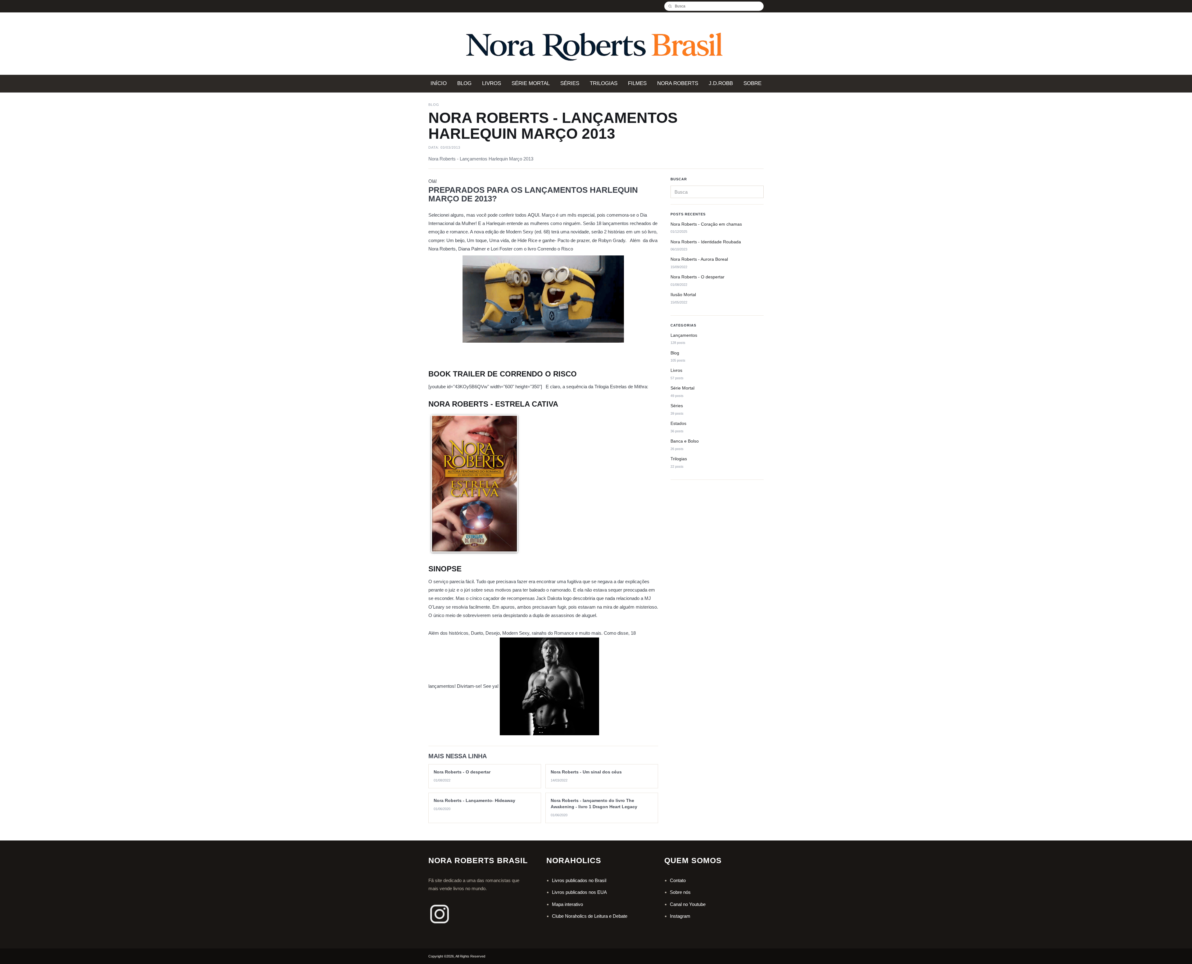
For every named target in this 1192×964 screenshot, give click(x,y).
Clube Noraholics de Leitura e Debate (589, 916)
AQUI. (534, 215)
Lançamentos (683, 335)
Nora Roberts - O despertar (697, 277)
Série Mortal (682, 388)
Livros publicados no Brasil (579, 880)
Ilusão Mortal (683, 294)
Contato (678, 880)
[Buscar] (672, 6)
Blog (674, 352)
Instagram (680, 916)
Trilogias (678, 458)
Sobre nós (680, 892)
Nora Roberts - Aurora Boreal (699, 259)
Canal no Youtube (688, 904)
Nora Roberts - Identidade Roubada (705, 241)
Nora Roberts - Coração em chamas (706, 224)
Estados (678, 423)
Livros (676, 370)
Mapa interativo (567, 904)
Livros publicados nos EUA (579, 892)
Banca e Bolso (684, 441)
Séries (676, 405)
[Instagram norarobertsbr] (439, 914)
